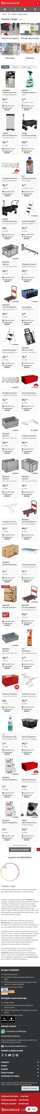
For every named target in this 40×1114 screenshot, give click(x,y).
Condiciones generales (9, 1100)
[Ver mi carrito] (35, 9)
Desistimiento (24, 1100)
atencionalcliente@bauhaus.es (16, 1046)
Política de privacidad (8, 1103)
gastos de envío (27, 1084)
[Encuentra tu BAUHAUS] (37, 3)
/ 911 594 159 (15, 1036)
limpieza (29, 899)
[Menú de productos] (5, 9)
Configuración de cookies (9, 1096)
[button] (10, 872)
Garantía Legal (23, 1103)
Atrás (4, 14)
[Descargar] (4, 1019)
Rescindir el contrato (30, 1088)
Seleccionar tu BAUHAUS (8, 109)
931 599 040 (5, 1036)
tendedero (4, 953)
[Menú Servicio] (15, 9)
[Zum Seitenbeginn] (38, 849)
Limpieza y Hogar (22, 14)
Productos (14, 14)
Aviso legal (24, 1096)
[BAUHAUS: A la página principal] (10, 3)
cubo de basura (32, 957)
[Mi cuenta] (25, 9)
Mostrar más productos (20, 849)
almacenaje (5, 923)
